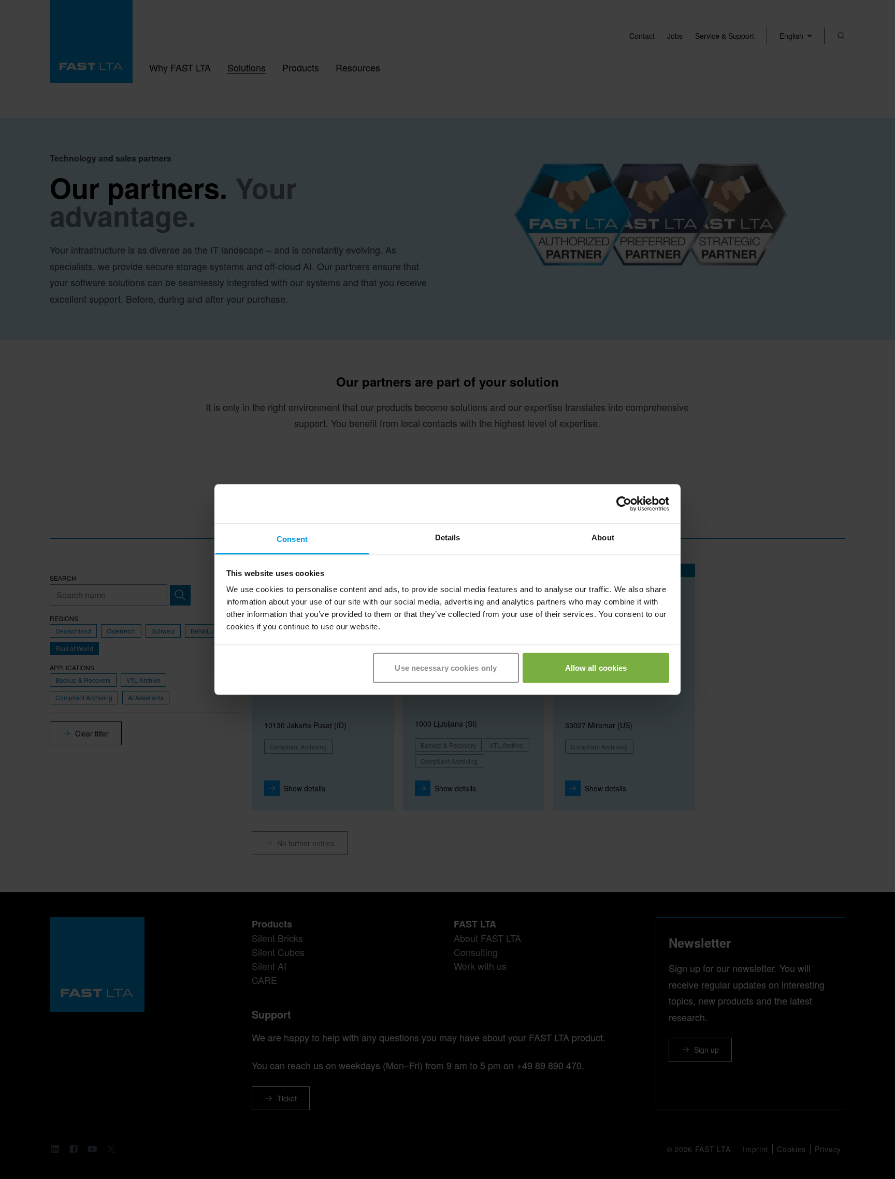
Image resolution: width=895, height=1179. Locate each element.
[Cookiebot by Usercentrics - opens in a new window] (624, 503)
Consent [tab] (292, 539)
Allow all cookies (596, 667)
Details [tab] (447, 537)
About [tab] (602, 537)
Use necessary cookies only (446, 667)
